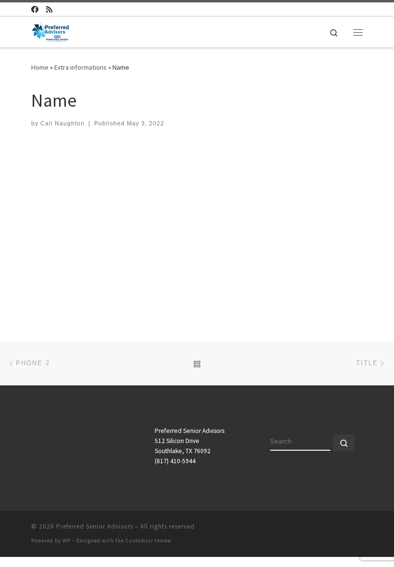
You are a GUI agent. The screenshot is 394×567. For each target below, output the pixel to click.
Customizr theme (148, 540)
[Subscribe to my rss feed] (49, 9)
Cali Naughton (62, 123)
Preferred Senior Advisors (94, 526)
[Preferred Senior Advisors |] (50, 30)
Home (40, 67)
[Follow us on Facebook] (34, 9)
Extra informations (80, 67)
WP (66, 540)
